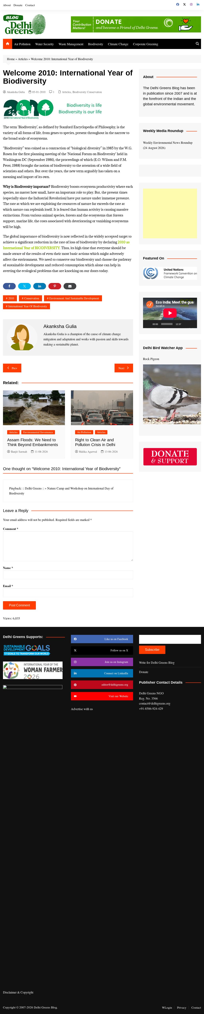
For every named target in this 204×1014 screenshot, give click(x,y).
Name (8, 568)
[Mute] (185, 324)
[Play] (148, 324)
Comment (10, 529)
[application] (170, 313)
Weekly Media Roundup (163, 131)
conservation (31, 298)
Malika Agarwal (88, 451)
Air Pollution (22, 44)
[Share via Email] (70, 286)
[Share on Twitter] (24, 286)
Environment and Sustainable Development (74, 298)
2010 (11, 298)
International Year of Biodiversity (27, 306)
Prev (14, 368)
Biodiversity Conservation (87, 92)
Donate (18, 5)
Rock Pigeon (151, 359)
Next (121, 368)
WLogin (167, 1007)
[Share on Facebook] (9, 286)
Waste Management (71, 44)
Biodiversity (95, 44)
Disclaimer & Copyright (18, 992)
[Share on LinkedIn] (39, 286)
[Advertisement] (170, 213)
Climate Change (118, 44)
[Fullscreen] (192, 324)
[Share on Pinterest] (54, 286)
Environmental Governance (38, 432)
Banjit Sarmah (19, 451)
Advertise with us (82, 709)
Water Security (44, 44)
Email (8, 586)
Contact (30, 5)
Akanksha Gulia (16, 92)
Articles (23, 59)
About (7, 5)
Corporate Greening (145, 44)
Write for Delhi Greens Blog (157, 662)
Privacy (181, 1007)
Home (11, 59)
